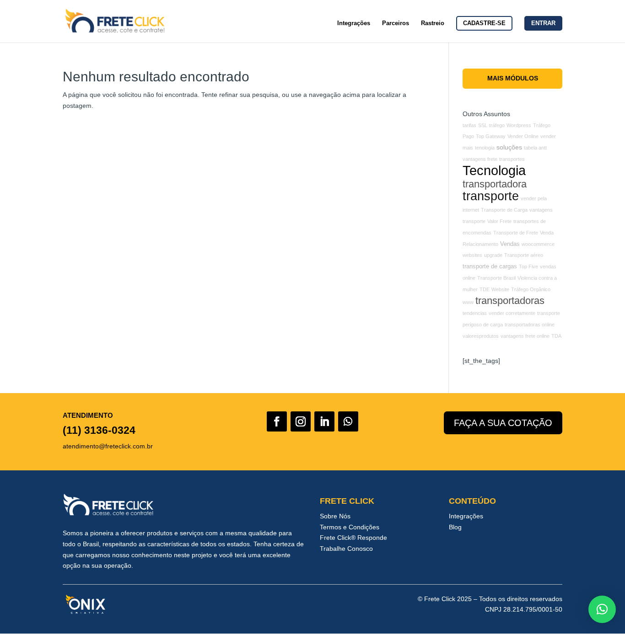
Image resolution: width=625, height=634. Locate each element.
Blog (455, 527)
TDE (485, 289)
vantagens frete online (525, 336)
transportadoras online (530, 324)
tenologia (485, 147)
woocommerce (538, 244)
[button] (602, 609)
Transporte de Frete (515, 232)
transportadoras (509, 300)
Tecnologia (494, 170)
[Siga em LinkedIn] (324, 421)
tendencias (475, 313)
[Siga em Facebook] (277, 421)
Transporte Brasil (496, 278)
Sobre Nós (335, 516)
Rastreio (432, 23)
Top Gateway (491, 136)
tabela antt (535, 147)
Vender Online (523, 136)
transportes (512, 159)
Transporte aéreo (523, 255)
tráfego (497, 125)
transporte (491, 196)
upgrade (493, 255)
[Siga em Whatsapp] (348, 421)
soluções (509, 147)
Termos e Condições (349, 527)
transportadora (495, 184)
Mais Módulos (512, 78)
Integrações (353, 23)
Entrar (543, 23)
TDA (556, 336)
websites (472, 255)
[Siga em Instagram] (301, 421)
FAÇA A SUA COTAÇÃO (503, 423)
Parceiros (395, 23)
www (468, 302)
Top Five (528, 266)
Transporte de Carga (504, 210)
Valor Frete (499, 221)
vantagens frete (480, 159)
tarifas (469, 125)
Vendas (510, 244)
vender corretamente (512, 313)
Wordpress (518, 125)
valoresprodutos (481, 336)
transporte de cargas (490, 266)
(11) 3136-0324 (99, 430)
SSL (482, 125)
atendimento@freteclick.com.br (108, 446)
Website (500, 289)
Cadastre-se (484, 23)
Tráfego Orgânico (530, 289)
